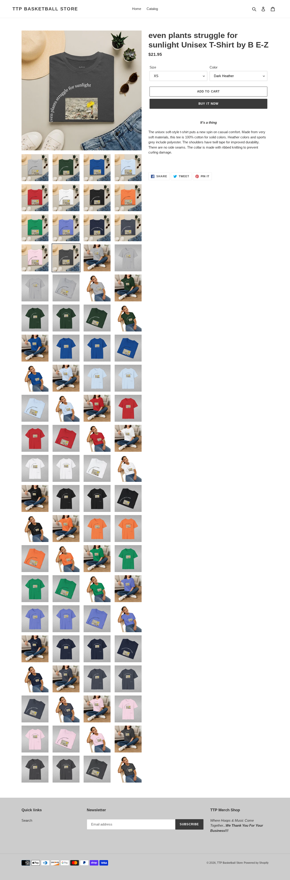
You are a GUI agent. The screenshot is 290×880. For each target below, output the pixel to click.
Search (27, 820)
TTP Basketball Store (45, 8)
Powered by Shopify (256, 862)
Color (214, 67)
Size (153, 67)
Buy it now (208, 103)
